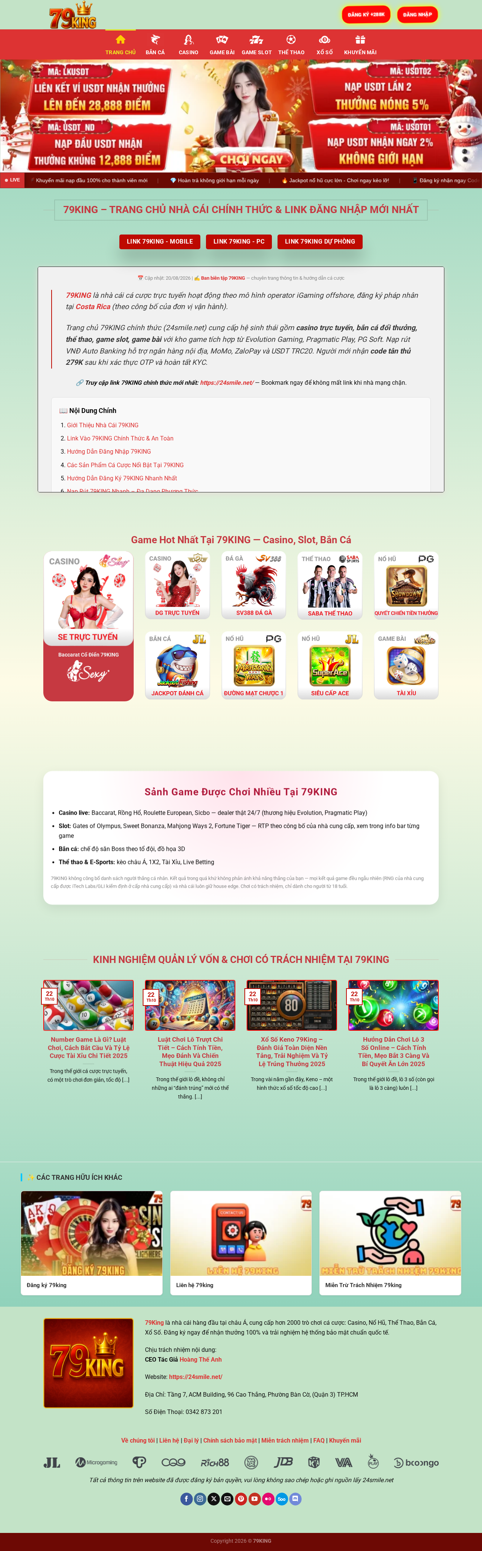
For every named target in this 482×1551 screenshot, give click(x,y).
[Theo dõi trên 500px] (282, 1499)
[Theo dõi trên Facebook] (186, 1499)
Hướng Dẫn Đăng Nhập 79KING (109, 451)
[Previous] (19, 116)
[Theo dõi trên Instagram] (200, 1499)
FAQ (319, 1440)
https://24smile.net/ (226, 382)
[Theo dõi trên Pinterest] (241, 1499)
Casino (189, 52)
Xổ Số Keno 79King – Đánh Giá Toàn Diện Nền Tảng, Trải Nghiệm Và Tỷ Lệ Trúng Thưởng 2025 (292, 1052)
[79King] (81, 14)
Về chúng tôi (138, 1440)
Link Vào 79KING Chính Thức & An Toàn (120, 438)
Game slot (257, 52)
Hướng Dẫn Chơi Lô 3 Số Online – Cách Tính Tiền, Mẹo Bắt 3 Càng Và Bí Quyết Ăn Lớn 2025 (393, 1052)
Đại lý (191, 1440)
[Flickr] (268, 1499)
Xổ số (325, 52)
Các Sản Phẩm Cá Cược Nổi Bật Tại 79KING (125, 465)
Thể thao (291, 52)
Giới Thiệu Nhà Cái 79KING (103, 425)
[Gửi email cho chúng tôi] (227, 1499)
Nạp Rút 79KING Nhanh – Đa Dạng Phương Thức (132, 491)
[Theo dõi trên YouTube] (255, 1499)
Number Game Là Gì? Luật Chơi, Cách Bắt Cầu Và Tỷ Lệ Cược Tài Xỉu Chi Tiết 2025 (89, 1047)
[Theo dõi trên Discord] (295, 1499)
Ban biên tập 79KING (223, 278)
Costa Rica (92, 307)
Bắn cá (155, 52)
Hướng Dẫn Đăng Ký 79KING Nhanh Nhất (122, 478)
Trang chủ (120, 52)
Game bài (222, 52)
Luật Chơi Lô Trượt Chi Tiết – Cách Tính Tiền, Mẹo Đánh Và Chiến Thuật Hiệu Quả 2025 (190, 1052)
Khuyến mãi (360, 52)
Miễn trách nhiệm (285, 1440)
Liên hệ (169, 1440)
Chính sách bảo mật (230, 1440)
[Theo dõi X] (213, 1499)
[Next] (463, 116)
